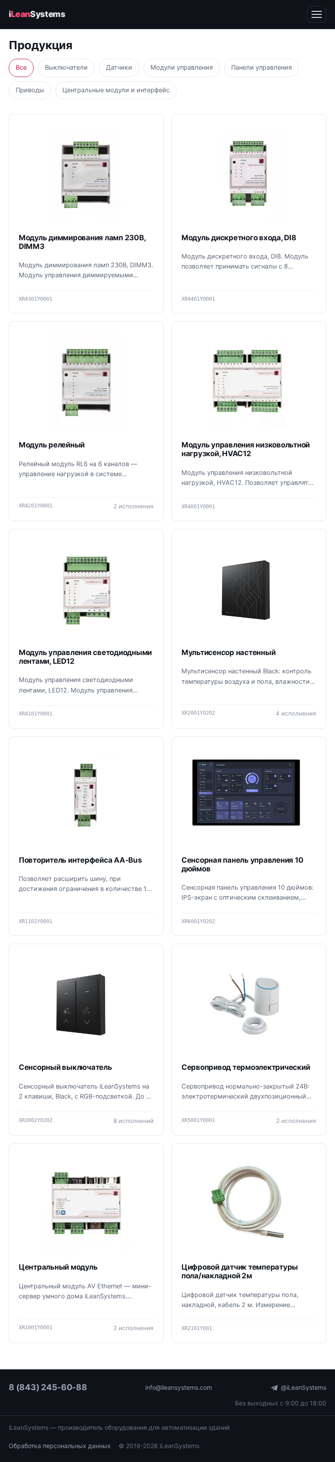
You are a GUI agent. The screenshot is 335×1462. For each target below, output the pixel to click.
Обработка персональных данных (60, 1445)
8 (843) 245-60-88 (48, 1387)
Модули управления (181, 67)
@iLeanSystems (303, 1387)
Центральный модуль (58, 1267)
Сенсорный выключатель (65, 1067)
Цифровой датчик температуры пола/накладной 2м (239, 1271)
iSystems (37, 14)
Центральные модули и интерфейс (116, 90)
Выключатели (66, 67)
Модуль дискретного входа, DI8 (238, 237)
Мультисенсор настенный (228, 652)
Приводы (30, 90)
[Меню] (316, 14)
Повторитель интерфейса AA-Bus (80, 860)
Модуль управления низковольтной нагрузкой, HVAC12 (245, 449)
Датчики (119, 67)
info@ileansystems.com (178, 1387)
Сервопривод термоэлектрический (245, 1067)
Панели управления (261, 67)
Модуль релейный (52, 444)
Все (21, 67)
